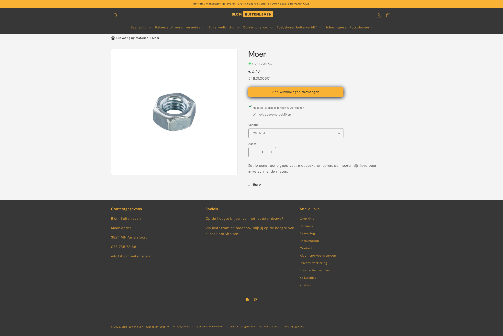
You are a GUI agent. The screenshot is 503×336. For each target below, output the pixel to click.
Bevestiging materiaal (133, 38)
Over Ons (307, 219)
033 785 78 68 (123, 247)
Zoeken (305, 285)
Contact (306, 248)
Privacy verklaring (313, 263)
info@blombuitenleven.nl (132, 256)
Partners (306, 226)
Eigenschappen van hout (319, 270)
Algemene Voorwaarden (318, 256)
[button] (115, 15)
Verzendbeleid (268, 326)
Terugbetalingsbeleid (242, 326)
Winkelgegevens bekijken (272, 114)
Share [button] (256, 185)
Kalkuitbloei (309, 278)
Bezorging (307, 233)
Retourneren (309, 241)
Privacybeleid (182, 326)
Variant (253, 125)
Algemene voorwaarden (209, 326)
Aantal (252, 143)
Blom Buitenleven (133, 326)
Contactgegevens (293, 326)
